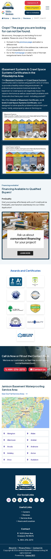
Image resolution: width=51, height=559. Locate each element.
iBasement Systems (14, 80)
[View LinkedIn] (25, 500)
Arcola (10, 446)
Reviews (27, 18)
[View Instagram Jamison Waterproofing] (9, 500)
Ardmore (34, 446)
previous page (25, 42)
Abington (11, 433)
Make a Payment (33, 8)
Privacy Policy (25, 548)
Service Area (26, 518)
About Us (16, 18)
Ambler (34, 440)
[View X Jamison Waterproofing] (14, 500)
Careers (26, 512)
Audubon (34, 459)
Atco (9, 459)
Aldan (33, 433)
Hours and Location (26, 521)
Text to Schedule (32, 13)
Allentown (11, 440)
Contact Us (32, 3)
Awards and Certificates (25, 270)
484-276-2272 (16, 369)
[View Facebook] (42, 500)
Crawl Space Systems (36, 80)
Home (6, 18)
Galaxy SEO (30, 555)
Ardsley (10, 453)
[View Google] (20, 500)
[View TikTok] (36, 500)
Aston (33, 453)
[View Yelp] (31, 500)
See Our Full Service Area (13, 394)
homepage (20, 52)
